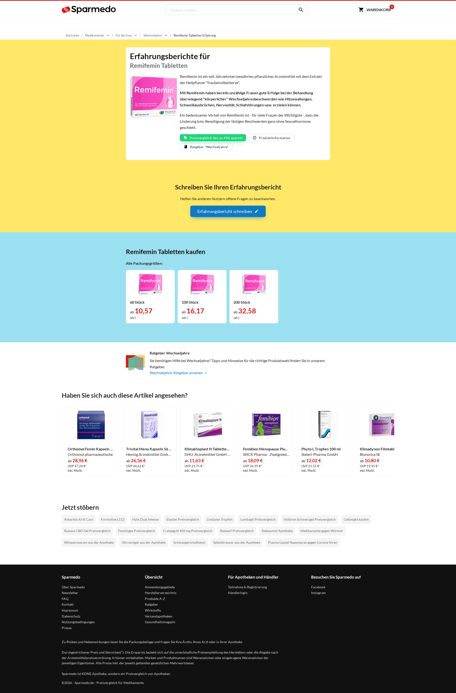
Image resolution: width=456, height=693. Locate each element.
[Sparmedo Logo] (89, 9)
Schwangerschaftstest (189, 542)
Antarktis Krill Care (78, 519)
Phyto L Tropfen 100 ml (321, 449)
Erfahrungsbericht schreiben (224, 211)
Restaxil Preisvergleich (237, 531)
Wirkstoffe (153, 610)
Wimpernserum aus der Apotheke (89, 542)
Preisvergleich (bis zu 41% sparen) (216, 138)
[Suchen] (300, 10)
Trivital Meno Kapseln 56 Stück (149, 449)
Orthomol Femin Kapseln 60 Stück (91, 449)
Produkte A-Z (155, 599)
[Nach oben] (443, 680)
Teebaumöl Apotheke (277, 531)
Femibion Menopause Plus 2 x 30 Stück (266, 449)
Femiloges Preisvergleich (136, 531)
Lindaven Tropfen (220, 519)
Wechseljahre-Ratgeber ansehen (177, 372)
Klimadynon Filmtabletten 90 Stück (383, 449)
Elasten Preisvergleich (182, 519)
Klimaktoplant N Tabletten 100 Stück (208, 449)
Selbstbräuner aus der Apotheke (236, 542)
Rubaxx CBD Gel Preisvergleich (87, 531)
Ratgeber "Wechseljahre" (209, 147)
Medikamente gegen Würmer (321, 531)
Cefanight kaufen (356, 519)
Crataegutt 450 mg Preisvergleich (187, 531)
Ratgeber (151, 604)
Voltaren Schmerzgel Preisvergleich (310, 519)
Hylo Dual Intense (145, 519)
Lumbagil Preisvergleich (258, 519)
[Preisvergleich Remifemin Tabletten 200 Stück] (254, 284)
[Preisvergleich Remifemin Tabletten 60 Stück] (150, 284)
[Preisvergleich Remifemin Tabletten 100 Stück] (202, 284)
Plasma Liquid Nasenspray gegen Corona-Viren (302, 542)
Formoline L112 (112, 519)
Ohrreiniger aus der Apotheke (144, 542)
